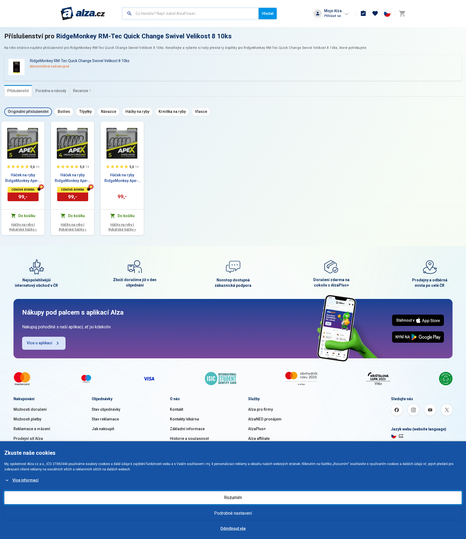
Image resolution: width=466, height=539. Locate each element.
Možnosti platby (27, 419)
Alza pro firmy (260, 409)
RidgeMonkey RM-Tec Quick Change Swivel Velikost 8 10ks (144, 36)
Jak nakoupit (103, 429)
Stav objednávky (106, 409)
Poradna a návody (51, 91)
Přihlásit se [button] (332, 16)
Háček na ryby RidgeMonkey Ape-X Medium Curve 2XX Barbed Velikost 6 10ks (73, 178)
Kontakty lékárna (184, 419)
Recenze (82, 91)
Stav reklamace (105, 419)
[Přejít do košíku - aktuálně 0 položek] (402, 13)
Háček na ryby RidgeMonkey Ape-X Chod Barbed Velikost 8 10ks (23, 178)
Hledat (267, 13)
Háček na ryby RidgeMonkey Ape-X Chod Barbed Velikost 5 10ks (122, 178)
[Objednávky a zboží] (363, 13)
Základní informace (187, 429)
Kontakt (176, 409)
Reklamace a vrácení (31, 429)
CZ (401, 436)
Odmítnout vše (233, 528)
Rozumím (233, 497)
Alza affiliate (259, 438)
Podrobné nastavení (233, 513)
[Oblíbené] (375, 13)
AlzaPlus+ (257, 429)
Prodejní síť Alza (28, 438)
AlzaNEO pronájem (265, 419)
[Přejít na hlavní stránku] (83, 13)
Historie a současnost (189, 438)
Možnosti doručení (30, 409)
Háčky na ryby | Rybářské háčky (23, 227)
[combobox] (190, 13)
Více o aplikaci (39, 343)
